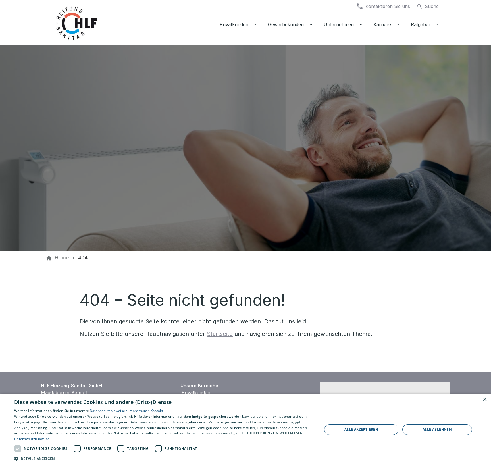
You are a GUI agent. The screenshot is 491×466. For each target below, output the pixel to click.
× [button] (484, 400)
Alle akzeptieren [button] (361, 429)
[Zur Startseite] (95, 22)
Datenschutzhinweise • (109, 410)
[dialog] (245, 430)
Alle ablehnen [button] (437, 429)
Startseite (220, 333)
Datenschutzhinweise (32, 438)
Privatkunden (196, 392)
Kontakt (157, 410)
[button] (163, 458)
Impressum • (139, 410)
